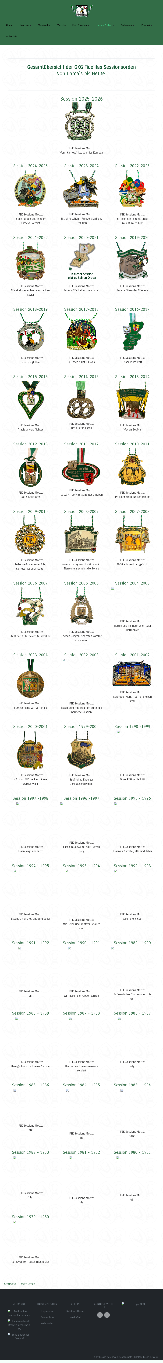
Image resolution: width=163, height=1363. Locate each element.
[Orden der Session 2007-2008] (132, 535)
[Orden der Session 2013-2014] (132, 400)
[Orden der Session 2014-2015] (81, 400)
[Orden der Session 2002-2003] (81, 678)
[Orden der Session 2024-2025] (30, 190)
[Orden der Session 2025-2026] (81, 122)
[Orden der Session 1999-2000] (81, 750)
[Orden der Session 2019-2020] (132, 261)
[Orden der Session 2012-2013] (30, 468)
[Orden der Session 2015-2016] (30, 400)
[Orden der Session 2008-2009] (81, 535)
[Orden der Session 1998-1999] (132, 750)
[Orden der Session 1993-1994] (81, 892)
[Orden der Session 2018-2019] (30, 333)
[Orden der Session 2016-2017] (132, 333)
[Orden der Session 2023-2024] (81, 189)
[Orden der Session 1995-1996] (132, 822)
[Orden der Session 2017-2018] (81, 333)
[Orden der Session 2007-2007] (30, 607)
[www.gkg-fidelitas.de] (81, 11)
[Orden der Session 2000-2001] (30, 750)
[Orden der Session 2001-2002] (132, 673)
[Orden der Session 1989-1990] (132, 966)
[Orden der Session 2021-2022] (30, 261)
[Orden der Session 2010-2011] (132, 468)
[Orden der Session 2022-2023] (132, 190)
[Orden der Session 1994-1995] (30, 889)
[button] (25, 25)
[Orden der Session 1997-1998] (30, 822)
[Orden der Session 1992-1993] (132, 889)
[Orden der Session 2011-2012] (81, 466)
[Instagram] (107, 1315)
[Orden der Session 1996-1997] (81, 820)
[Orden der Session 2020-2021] (81, 261)
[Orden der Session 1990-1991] (81, 967)
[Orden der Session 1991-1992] (30, 967)
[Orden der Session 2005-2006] (81, 607)
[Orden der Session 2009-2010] (30, 535)
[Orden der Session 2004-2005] (132, 602)
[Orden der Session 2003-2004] (30, 678)
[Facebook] (100, 1315)
